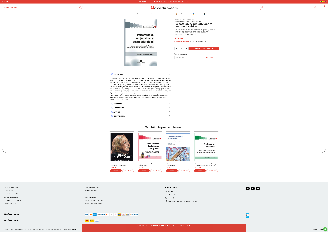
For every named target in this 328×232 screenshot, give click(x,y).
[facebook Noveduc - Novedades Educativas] (5, 1)
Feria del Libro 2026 (10, 203)
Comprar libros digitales (11, 197)
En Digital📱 (201, 14)
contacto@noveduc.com (175, 198)
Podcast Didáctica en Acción (93, 203)
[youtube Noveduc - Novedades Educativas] (7, 1)
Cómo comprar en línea (11, 187)
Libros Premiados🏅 (187, 14)
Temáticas (152, 14)
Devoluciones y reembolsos (12, 200)
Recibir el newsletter (91, 190)
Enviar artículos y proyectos (93, 187)
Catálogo (182, 19)
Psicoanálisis (190, 19)
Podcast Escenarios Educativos (94, 200)
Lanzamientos (128, 14)
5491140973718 (172, 191)
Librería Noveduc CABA (11, 194)
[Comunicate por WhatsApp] (325, 229)
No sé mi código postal (181, 61)
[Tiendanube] (318, 229)
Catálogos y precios (90, 197)
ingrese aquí (72, 229)
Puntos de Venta (9, 190)
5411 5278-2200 (172, 194)
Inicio (176, 19)
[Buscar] (80, 8)
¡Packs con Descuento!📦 (168, 14)
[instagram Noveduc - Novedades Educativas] (2, 1)
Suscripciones (89, 194)
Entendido (164, 229)
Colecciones (139, 14)
